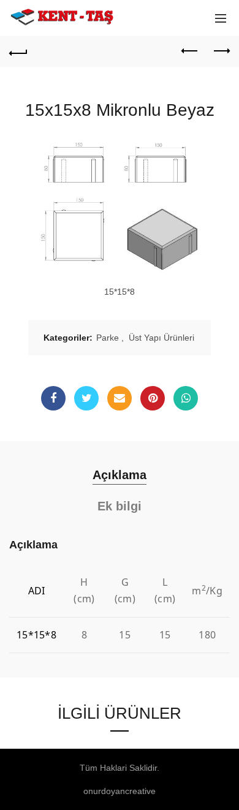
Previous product (190, 51)
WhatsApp (185, 398)
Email (119, 398)
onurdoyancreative (119, 791)
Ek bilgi (119, 506)
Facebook (53, 398)
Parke (107, 338)
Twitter (86, 398)
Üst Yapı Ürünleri (161, 338)
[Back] (18, 51)
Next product (220, 51)
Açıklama (119, 475)
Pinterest (152, 398)
